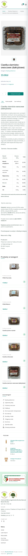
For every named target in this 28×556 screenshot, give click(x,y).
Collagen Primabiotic (15, 458)
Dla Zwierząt (8, 413)
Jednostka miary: (5, 81)
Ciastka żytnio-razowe (8, 330)
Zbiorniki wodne (9, 424)
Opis (2, 101)
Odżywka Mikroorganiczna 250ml (17, 441)
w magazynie (10, 84)
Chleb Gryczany (6, 278)
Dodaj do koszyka (15, 94)
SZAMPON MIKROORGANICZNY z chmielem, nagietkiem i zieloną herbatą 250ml (16, 450)
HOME (2, 530)
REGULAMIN (4, 535)
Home (3, 11)
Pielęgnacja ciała (9, 419)
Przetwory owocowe (6, 275)
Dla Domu (7, 422)
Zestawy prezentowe (10, 427)
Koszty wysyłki (9, 101)
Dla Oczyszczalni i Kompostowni (13, 411)
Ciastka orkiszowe (7, 357)
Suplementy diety (9, 402)
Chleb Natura (6, 304)
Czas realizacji (17, 101)
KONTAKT (3, 543)
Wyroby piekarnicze (10, 71)
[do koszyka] (24, 281)
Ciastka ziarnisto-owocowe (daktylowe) (13, 383)
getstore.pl (9, 553)
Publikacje (7, 408)
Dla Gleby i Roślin (9, 416)
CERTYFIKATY (4, 532)
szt (10, 81)
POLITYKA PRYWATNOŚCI (4, 539)
